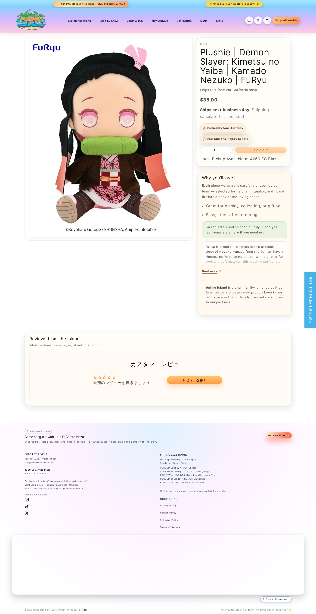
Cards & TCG (135, 20)
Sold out (261, 150)
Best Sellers (184, 20)
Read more (209, 271)
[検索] (249, 20)
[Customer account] (258, 20)
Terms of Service (170, 527)
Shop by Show (109, 20)
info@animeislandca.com (39, 462)
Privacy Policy (168, 505)
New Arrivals (160, 20)
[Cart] (267, 20)
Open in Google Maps (277, 599)
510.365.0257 (33, 458)
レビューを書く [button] (194, 380)
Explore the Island (79, 20)
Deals (203, 20)
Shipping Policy (169, 520)
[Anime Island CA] (31, 19)
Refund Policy (168, 512)
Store (219, 20)
